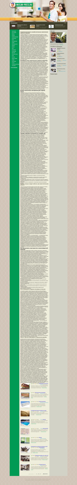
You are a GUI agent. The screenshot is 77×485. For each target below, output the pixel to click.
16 (38, 473)
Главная (12, 18)
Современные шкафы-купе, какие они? (41, 455)
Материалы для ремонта (14, 45)
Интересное (14, 38)
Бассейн (44, 419)
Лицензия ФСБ (45, 428)
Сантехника (14, 61)
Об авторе (18, 18)
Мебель (13, 46)
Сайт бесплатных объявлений (40, 392)
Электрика (14, 65)
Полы (13, 55)
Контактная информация (28, 18)
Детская (13, 35)
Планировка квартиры (14, 52)
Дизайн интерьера (15, 36)
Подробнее (61, 44)
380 (43, 473)
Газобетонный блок (42, 401)
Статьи (13, 62)
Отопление (14, 49)
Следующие (45, 473)
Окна (13, 48)
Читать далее (44, 387)
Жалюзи (40, 437)
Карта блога (38, 18)
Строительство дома (15, 64)
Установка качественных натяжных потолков (38, 410)
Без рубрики (14, 32)
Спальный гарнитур (42, 464)
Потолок (41, 411)
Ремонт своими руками (14, 59)
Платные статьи (15, 54)
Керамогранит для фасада (43, 383)
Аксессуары (14, 31)
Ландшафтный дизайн (14, 42)
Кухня (13, 39)
